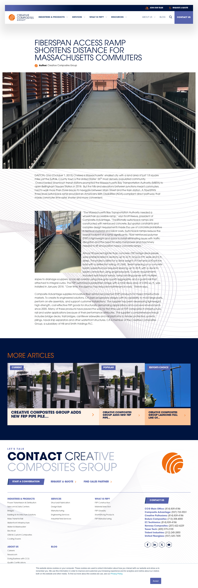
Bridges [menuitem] (10, 511)
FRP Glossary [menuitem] (100, 511)
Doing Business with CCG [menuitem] (18, 559)
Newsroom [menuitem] (12, 555)
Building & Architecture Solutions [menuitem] (21, 515)
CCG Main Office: (154, 509)
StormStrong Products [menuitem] (104, 515)
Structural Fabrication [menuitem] (60, 503)
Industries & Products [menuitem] (21, 499)
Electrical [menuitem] (11, 531)
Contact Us (184, 17)
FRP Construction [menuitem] (102, 503)
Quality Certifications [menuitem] (16, 563)
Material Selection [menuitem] (103, 507)
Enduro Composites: (156, 519)
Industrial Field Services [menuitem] (61, 519)
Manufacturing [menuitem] (57, 511)
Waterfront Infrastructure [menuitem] (18, 523)
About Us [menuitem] (12, 547)
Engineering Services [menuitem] (60, 515)
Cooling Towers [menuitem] (14, 539)
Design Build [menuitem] (56, 507)
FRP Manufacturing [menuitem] (103, 519)
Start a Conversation (26, 482)
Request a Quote (62, 482)
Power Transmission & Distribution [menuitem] (21, 503)
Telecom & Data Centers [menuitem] (18, 507)
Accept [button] (156, 580)
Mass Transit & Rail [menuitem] (15, 519)
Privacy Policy (116, 573)
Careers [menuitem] (11, 551)
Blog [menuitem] (54, 547)
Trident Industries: (154, 533)
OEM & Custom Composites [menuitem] (19, 535)
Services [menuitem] (56, 499)
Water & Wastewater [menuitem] (16, 527)
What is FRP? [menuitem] (102, 499)
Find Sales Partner (96, 482)
